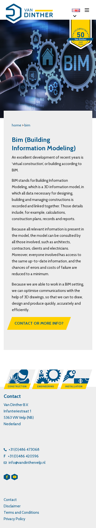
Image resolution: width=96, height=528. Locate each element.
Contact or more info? (39, 323)
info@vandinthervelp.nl (27, 462)
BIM (27, 125)
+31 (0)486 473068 (24, 449)
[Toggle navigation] (88, 10)
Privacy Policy (14, 519)
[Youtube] (14, 477)
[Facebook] (7, 477)
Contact (10, 500)
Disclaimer (12, 506)
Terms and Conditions (21, 512)
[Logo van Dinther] (32, 13)
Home (16, 125)
